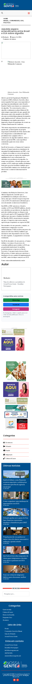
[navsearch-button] (3, 13)
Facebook (16, 304)
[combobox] (16, 593)
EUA (22, 20)
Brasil (6, 20)
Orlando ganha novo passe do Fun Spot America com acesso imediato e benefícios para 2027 (15, 520)
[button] (28, 13)
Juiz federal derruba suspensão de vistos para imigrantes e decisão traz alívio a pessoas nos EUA (15, 558)
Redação (6, 278)
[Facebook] (14, 680)
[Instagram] (17, 680)
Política (6, 22)
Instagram (16, 309)
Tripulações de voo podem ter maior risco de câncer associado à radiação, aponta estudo (15, 539)
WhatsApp (16, 300)
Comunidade (15, 20)
